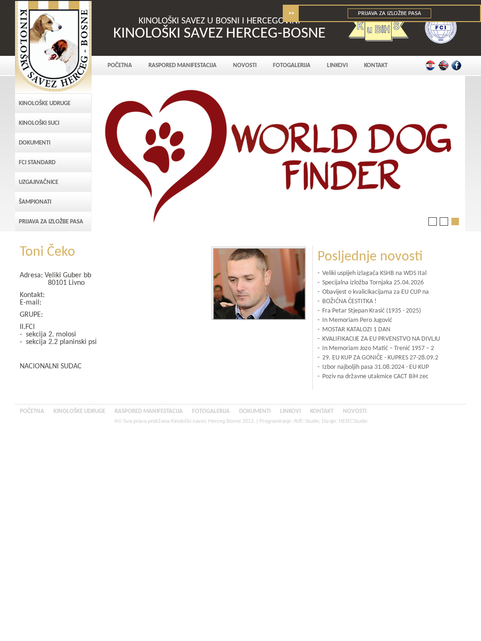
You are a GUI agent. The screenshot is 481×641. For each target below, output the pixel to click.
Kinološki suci (39, 123)
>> (291, 13)
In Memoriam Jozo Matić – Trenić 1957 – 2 (378, 348)
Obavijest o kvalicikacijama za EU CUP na (375, 292)
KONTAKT (376, 65)
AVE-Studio (306, 421)
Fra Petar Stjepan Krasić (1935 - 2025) (371, 310)
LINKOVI (337, 65)
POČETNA (120, 65)
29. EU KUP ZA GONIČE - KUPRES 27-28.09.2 (380, 357)
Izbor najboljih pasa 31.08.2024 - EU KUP (375, 367)
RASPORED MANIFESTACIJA (182, 65)
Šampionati (35, 202)
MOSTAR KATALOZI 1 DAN (356, 329)
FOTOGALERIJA (291, 65)
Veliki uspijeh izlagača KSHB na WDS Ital (374, 273)
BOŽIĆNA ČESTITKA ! (349, 301)
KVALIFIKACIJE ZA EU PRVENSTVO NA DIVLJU (381, 339)
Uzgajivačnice (38, 182)
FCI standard (37, 163)
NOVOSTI (244, 65)
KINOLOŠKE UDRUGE (44, 103)
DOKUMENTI (34, 143)
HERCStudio (353, 421)
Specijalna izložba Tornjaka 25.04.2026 (373, 282)
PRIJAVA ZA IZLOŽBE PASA (389, 13)
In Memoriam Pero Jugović (357, 320)
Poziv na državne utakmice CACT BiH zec (375, 376)
